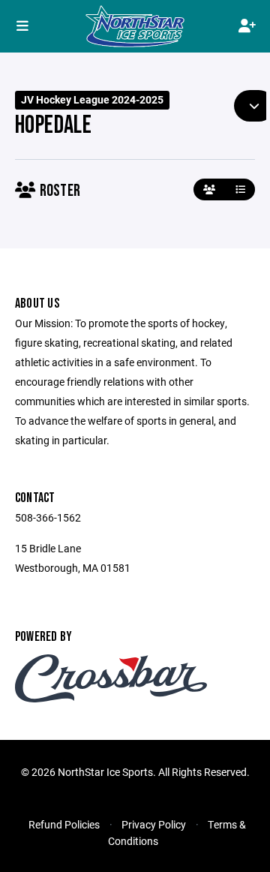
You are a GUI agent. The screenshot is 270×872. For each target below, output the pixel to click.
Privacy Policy (154, 824)
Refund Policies (64, 824)
